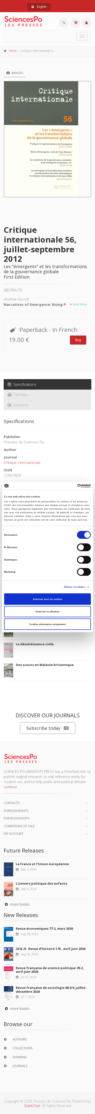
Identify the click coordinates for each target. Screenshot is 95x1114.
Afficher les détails (74, 587)
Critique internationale (22, 462)
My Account (13, 833)
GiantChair (32, 1105)
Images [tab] (17, 73)
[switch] (84, 547)
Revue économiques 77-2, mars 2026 (44, 928)
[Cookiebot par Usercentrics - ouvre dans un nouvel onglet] (69, 486)
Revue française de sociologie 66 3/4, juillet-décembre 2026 (51, 989)
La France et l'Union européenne (42, 864)
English (41, 7)
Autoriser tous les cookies (47, 599)
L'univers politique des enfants (41, 883)
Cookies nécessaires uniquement (47, 624)
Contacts (12, 803)
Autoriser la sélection (47, 611)
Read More (79, 304)
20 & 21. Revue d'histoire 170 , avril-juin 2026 (50, 948)
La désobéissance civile (35, 644)
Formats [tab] (20, 394)
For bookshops (17, 818)
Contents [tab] (20, 405)
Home (13, 51)
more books (19, 904)
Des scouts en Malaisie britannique (45, 665)
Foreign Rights (16, 810)
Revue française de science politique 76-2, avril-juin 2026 (50, 970)
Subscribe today (43, 728)
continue (10, 787)
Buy (78, 339)
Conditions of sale (19, 826)
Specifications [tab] (24, 384)
